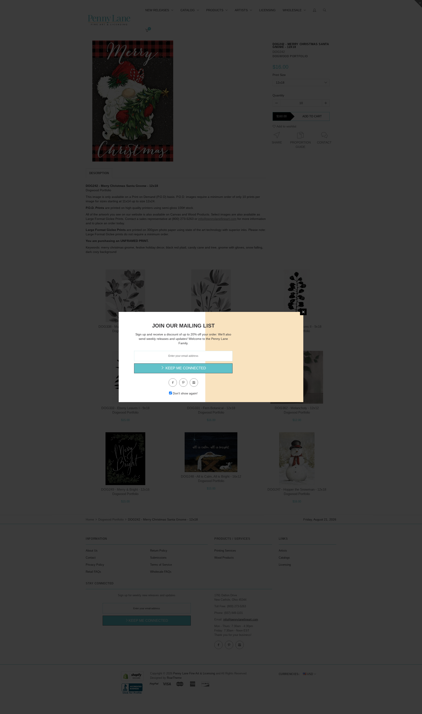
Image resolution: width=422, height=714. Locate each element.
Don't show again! (185, 393)
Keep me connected (185, 368)
